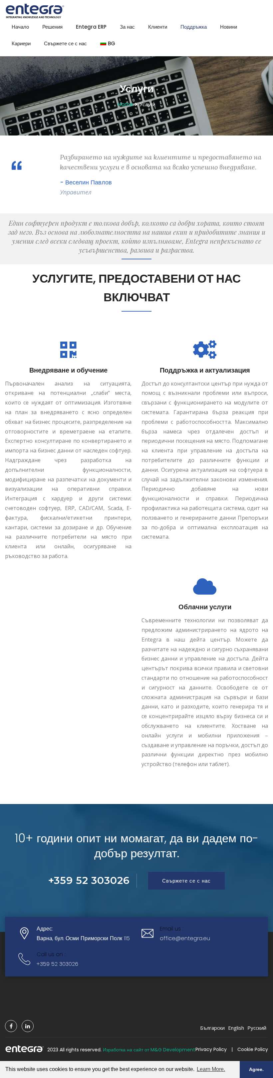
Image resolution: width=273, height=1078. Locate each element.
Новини (228, 26)
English (236, 1027)
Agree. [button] (256, 1069)
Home (125, 104)
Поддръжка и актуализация (205, 370)
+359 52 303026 (57, 964)
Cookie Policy (252, 1049)
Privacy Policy (211, 1049)
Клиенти (157, 26)
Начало (20, 26)
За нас (127, 26)
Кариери (21, 43)
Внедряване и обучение (68, 370)
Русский (256, 1027)
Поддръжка (193, 26)
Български (212, 1027)
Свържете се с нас (65, 43)
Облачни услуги (204, 607)
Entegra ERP (91, 26)
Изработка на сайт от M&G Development (149, 1049)
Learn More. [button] (211, 1069)
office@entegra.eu (185, 938)
